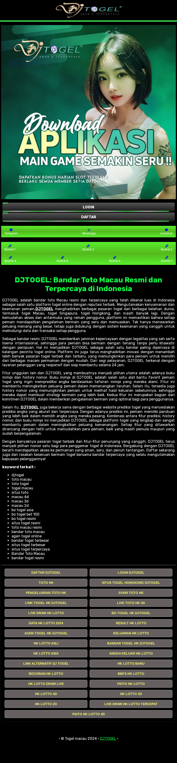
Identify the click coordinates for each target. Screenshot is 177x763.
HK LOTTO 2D (46, 704)
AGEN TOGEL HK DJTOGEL (46, 633)
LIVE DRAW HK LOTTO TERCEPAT (131, 704)
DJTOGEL (44, 309)
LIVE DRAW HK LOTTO (46, 613)
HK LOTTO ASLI (46, 643)
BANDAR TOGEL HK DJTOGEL (131, 643)
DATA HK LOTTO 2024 (46, 623)
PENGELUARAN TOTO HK (46, 593)
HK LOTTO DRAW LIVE (46, 684)
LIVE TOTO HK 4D (131, 603)
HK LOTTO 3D (131, 694)
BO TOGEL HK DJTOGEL (131, 613)
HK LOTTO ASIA (46, 653)
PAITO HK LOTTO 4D (88, 714)
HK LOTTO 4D (46, 694)
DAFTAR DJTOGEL (46, 572)
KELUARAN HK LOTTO (131, 633)
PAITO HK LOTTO (131, 684)
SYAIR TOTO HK (131, 593)
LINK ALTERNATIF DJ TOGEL (46, 663)
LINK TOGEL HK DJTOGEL (46, 603)
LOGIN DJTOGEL (131, 572)
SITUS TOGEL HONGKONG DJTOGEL (131, 582)
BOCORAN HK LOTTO (46, 673)
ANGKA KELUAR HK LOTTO (131, 653)
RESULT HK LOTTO (131, 623)
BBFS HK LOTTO (131, 673)
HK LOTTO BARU (131, 663)
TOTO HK (46, 582)
